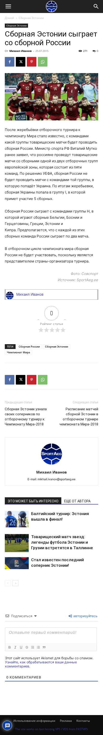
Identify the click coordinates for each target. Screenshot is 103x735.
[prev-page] (8, 583)
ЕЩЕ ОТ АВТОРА (77, 501)
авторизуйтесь (84, 616)
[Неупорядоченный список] (38, 647)
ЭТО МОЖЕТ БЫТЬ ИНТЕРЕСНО (33, 501)
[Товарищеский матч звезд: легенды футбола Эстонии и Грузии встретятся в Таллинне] (17, 543)
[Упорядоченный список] (32, 647)
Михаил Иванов (20, 51)
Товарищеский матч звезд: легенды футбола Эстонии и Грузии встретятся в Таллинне (62, 542)
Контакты (83, 721)
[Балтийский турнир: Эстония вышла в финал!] (17, 519)
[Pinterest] (31, 62)
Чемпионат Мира (18, 352)
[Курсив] (15, 647)
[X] (20, 62)
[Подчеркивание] (21, 647)
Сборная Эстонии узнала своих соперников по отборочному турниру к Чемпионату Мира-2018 (26, 416)
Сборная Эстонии (31, 18)
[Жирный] (9, 647)
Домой (9, 18)
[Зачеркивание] (26, 647)
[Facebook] (9, 62)
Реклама (66, 721)
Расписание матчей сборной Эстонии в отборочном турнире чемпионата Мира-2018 (78, 416)
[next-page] (15, 583)
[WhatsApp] (42, 62)
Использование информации (34, 721)
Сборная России (29, 346)
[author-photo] (51, 465)
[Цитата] (44, 647)
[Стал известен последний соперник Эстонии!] (17, 563)
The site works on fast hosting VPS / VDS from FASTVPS (51, 729)
